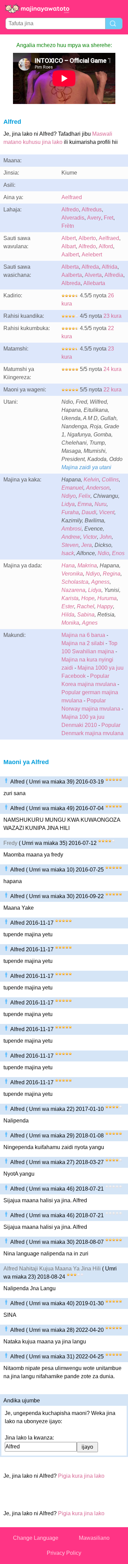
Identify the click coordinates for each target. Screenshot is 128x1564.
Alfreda (90, 267)
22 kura (112, 389)
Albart (68, 246)
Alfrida (109, 267)
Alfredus (92, 209)
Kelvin (91, 479)
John (106, 537)
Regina (111, 574)
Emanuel (72, 488)
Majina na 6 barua (83, 635)
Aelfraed (71, 197)
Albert (68, 238)
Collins (110, 479)
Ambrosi (71, 529)
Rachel (85, 606)
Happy (105, 606)
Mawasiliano (94, 1538)
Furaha (70, 512)
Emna (84, 504)
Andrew (70, 537)
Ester (67, 606)
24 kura (112, 369)
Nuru (100, 504)
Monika (70, 623)
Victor (90, 537)
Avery (94, 218)
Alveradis (72, 218)
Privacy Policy (64, 1553)
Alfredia (113, 275)
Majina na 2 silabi (82, 643)
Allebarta (94, 283)
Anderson (98, 488)
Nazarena (73, 590)
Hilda (67, 614)
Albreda (71, 283)
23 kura (112, 316)
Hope (88, 598)
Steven (70, 545)
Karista (70, 598)
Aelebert (92, 254)
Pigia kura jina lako (81, 1476)
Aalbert (70, 254)
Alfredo (70, 209)
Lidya (68, 504)
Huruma (107, 598)
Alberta (70, 267)
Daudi (89, 512)
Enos (118, 553)
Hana (68, 565)
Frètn (67, 226)
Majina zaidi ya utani (86, 467)
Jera (86, 545)
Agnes (90, 623)
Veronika (72, 574)
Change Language (35, 1538)
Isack (67, 553)
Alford (106, 246)
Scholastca (74, 582)
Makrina (87, 565)
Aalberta (71, 275)
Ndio (103, 553)
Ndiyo (68, 496)
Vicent (106, 512)
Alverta (93, 275)
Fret (108, 218)
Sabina (86, 614)
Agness (100, 582)
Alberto (87, 238)
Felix (84, 496)
